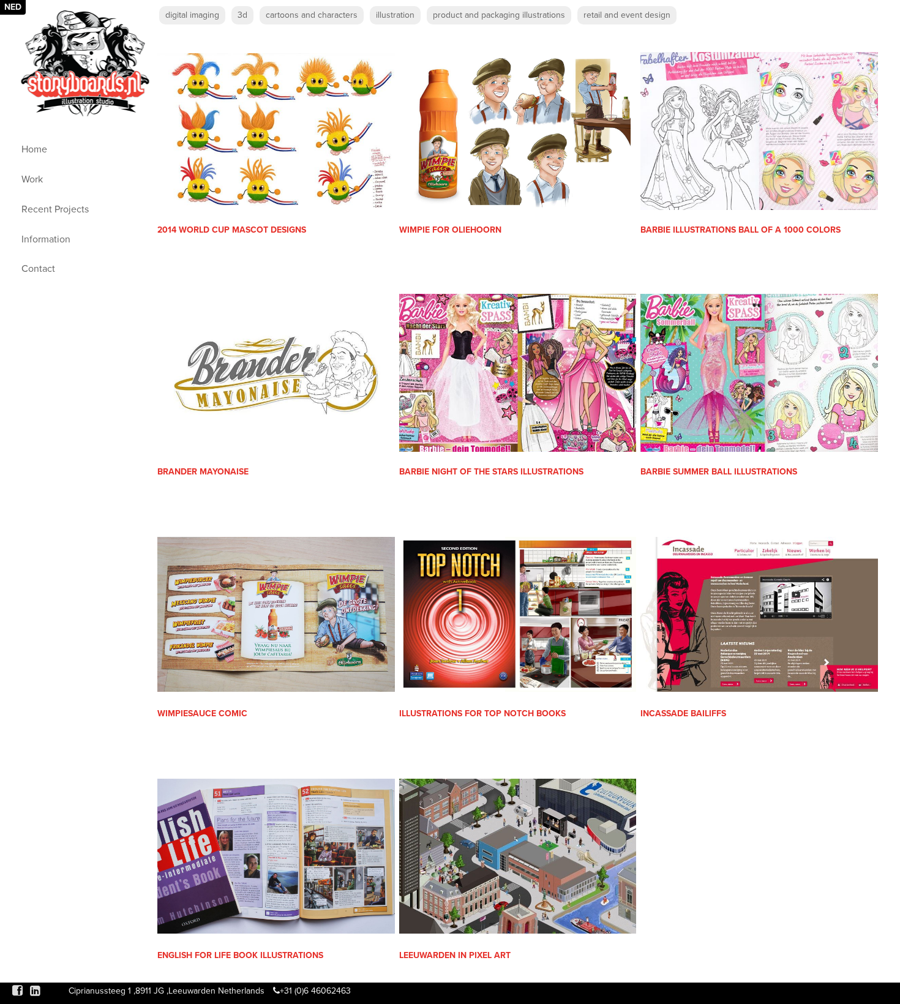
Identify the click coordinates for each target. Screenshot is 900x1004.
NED (12, 7)
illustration (395, 15)
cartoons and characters (312, 15)
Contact (38, 269)
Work (32, 179)
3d (242, 15)
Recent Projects (55, 209)
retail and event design (626, 15)
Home (34, 149)
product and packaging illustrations (499, 15)
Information (45, 239)
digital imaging (192, 15)
